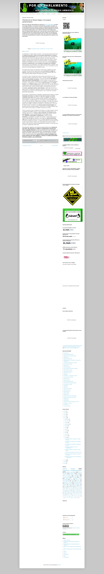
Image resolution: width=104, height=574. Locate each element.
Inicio (41, 145)
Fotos (43, 13)
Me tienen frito (66, 378)
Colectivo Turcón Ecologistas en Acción (71, 401)
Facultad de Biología (78, 491)
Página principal (67, 540)
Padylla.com (66, 365)
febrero (66, 435)
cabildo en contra (69, 495)
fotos (75, 489)
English (59, 13)
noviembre (67, 420)
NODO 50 (65, 387)
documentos (74, 485)
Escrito (79, 492)
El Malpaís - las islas (68, 403)
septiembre (67, 424)
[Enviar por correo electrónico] (34, 140)
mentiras (65, 492)
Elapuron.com (66, 394)
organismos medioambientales (31, 142)
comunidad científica (78, 482)
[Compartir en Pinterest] (39, 140)
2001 (65, 463)
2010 (65, 460)
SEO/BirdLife (66, 357)
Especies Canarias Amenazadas (70, 355)
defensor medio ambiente (67, 489)
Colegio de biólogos (72, 492)
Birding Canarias (67, 380)
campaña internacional (77, 495)
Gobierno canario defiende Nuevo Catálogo (72, 474)
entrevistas (77, 479)
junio (66, 429)
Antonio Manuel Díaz (74, 496)
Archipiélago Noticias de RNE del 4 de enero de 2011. (42, 48)
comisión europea (68, 497)
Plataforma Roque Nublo (68, 354)
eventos (70, 484)
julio (66, 427)
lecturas (73, 497)
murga (77, 497)
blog (63, 497)
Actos (80, 477)
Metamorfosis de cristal (68, 371)
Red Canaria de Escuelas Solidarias (71, 368)
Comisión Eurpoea (69, 491)
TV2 (80, 496)
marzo (66, 434)
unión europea (66, 480)
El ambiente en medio (68, 384)
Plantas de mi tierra (67, 372)
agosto (66, 425)
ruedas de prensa (66, 496)
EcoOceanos (66, 352)
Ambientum (66, 385)
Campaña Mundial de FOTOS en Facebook (73, 13)
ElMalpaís (65, 374)
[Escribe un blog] (35, 140)
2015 (65, 411)
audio (65, 486)
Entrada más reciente (27, 145)
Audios (38, 13)
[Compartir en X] (36, 140)
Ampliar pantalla (66, 132)
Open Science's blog (68, 388)
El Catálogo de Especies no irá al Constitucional (71, 447)
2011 (65, 417)
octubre (66, 422)
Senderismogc (66, 392)
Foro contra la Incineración (70, 347)
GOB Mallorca (66, 400)
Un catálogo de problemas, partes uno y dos (73, 452)
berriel (78, 480)
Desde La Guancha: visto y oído (70, 397)
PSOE (73, 480)
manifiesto (71, 486)
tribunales (74, 477)
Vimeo (77, 347)
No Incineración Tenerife (68, 377)
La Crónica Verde (67, 406)
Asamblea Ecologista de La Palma (70, 362)
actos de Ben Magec (49, 24)
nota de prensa (67, 475)
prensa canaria (69, 469)
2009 (65, 461)
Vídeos (48, 13)
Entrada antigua (55, 145)
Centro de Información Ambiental (70, 382)
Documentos (32, 13)
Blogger (58, 564)
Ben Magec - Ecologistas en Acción (70, 375)
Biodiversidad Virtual (68, 358)
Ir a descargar (77, 148)
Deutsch (54, 13)
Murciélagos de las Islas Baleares (70, 395)
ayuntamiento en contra (67, 482)
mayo (66, 430)
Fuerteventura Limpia (68, 369)
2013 (65, 414)
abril (66, 432)
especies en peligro (68, 483)
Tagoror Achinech (67, 390)
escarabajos (50, 140)
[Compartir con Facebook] (38, 140)
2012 (65, 416)
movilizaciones (66, 477)
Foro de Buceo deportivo (68, 381)
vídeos (71, 479)
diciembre (67, 419)
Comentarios (66, 519)
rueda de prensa (66, 485)
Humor (80, 485)
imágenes (68, 490)
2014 (65, 412)
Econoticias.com (67, 391)
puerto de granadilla (70, 472)
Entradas (66, 517)
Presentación (24, 13)
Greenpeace (66, 404)
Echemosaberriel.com (68, 364)
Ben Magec (26, 51)
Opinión (72, 473)
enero (66, 437)
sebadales (76, 475)
